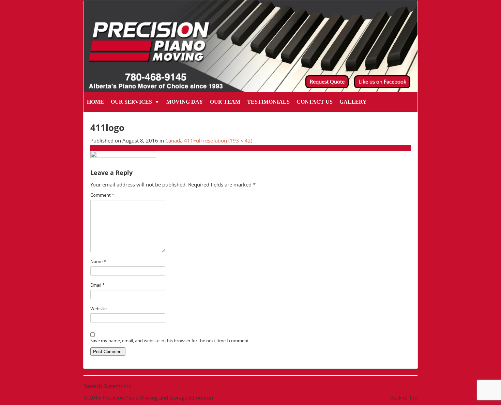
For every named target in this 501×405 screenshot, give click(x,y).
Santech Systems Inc (107, 385)
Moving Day (184, 102)
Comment (102, 195)
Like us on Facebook (382, 81)
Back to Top (404, 397)
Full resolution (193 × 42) (222, 140)
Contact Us (315, 102)
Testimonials (268, 102)
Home (95, 102)
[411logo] (123, 157)
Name (98, 261)
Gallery (353, 102)
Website (98, 308)
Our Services (131, 102)
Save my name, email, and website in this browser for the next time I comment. (170, 341)
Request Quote (327, 81)
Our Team (225, 102)
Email (97, 285)
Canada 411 (179, 140)
